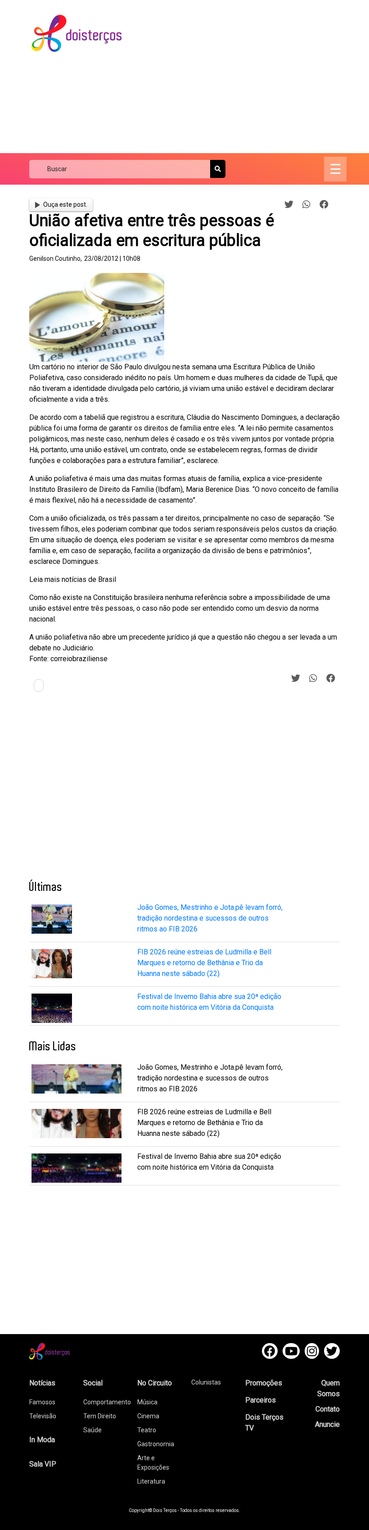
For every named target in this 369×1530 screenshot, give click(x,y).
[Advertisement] (253, 77)
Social (93, 1383)
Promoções (263, 1383)
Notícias (42, 1383)
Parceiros (260, 1400)
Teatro (146, 1430)
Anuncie (327, 1424)
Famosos (42, 1402)
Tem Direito (99, 1416)
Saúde (92, 1430)
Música (147, 1402)
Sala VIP (42, 1464)
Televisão (42, 1416)
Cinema (148, 1416)
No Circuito (154, 1383)
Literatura (151, 1481)
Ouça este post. (65, 204)
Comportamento (107, 1402)
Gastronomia (155, 1444)
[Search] (217, 169)
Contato (327, 1409)
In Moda (42, 1439)
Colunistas (206, 1382)
